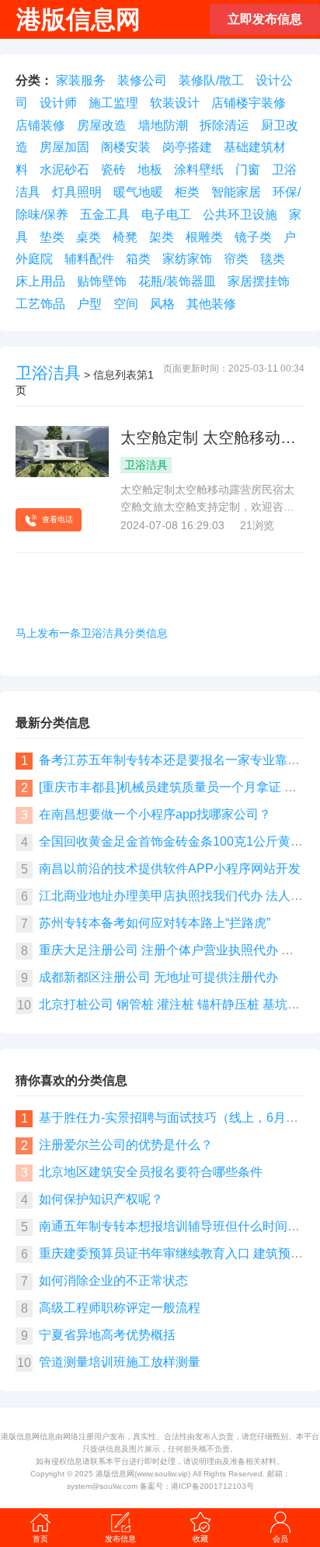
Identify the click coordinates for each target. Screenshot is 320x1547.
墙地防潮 (163, 125)
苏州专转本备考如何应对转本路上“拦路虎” (154, 922)
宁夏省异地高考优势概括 (107, 1334)
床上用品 (40, 281)
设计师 (58, 102)
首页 (40, 1539)
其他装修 (211, 303)
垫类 (52, 237)
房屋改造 (102, 125)
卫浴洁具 (48, 373)
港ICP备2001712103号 (212, 1486)
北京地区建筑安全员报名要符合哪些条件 (151, 1171)
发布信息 (120, 1539)
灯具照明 (77, 192)
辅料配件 (89, 258)
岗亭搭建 (187, 147)
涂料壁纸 (199, 169)
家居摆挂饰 (259, 281)
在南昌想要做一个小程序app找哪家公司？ (155, 814)
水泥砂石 (64, 169)
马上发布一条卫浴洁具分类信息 (92, 633)
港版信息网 (115, 1473)
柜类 (187, 192)
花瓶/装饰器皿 (177, 281)
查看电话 (57, 519)
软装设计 (175, 102)
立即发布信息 (265, 19)
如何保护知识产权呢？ (101, 1199)
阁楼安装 (126, 147)
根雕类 (204, 237)
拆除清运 (224, 125)
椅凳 (125, 237)
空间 (125, 303)
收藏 (200, 1539)
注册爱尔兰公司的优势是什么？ (126, 1144)
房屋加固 (64, 147)
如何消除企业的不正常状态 (113, 1280)
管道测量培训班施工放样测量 (119, 1362)
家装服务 (81, 80)
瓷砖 (113, 169)
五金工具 (105, 214)
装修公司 (142, 80)
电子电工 (166, 214)
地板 (149, 169)
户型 (89, 303)
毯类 (272, 258)
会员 (280, 1539)
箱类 (138, 258)
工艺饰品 (40, 303)
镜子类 (253, 237)
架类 (161, 237)
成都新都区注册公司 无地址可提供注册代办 (158, 977)
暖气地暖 (138, 192)
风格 (162, 303)
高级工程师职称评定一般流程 (119, 1307)
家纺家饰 (187, 258)
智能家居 (236, 192)
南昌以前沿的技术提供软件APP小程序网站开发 (170, 868)
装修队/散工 (211, 80)
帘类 (236, 258)
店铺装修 (40, 125)
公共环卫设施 (240, 214)
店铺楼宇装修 (248, 102)
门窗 (247, 169)
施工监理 (113, 102)
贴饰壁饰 (102, 281)
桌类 (88, 237)
